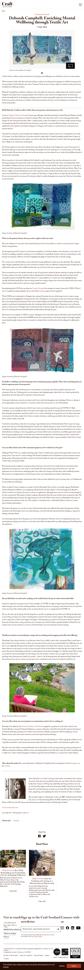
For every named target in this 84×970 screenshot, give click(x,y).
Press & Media (38, 955)
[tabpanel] (42, 51)
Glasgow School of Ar (16, 115)
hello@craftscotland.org (12, 929)
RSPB (18, 288)
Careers (46, 955)
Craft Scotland (21, 4)
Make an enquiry (10, 933)
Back (3, 11)
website (7, 766)
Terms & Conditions (26, 955)
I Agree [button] (74, 966)
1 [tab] (42, 73)
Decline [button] (62, 966)
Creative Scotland (38, 288)
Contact (6, 959)
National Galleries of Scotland (31, 726)
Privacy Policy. (38, 936)
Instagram (74, 763)
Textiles (16, 821)
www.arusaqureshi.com (10, 807)
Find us (6, 937)
